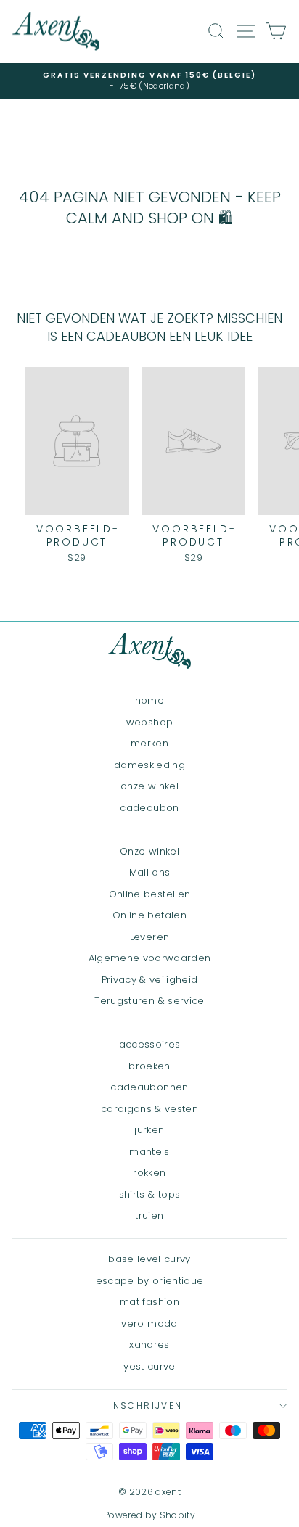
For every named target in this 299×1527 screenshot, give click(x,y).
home (149, 700)
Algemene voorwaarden (150, 958)
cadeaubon (149, 808)
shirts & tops (150, 1194)
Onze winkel (149, 851)
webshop (149, 722)
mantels (149, 1151)
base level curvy (149, 1259)
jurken (149, 1130)
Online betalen (149, 915)
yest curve (149, 1366)
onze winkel (149, 786)
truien (149, 1215)
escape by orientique (150, 1281)
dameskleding (149, 765)
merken (149, 743)
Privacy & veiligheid (150, 980)
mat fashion (149, 1302)
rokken (149, 1173)
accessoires (150, 1044)
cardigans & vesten (149, 1109)
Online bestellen (150, 894)
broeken (149, 1066)
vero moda (149, 1323)
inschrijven (145, 1405)
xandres (149, 1344)
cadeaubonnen (149, 1087)
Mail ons (150, 872)
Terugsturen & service (149, 1001)
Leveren (149, 937)
